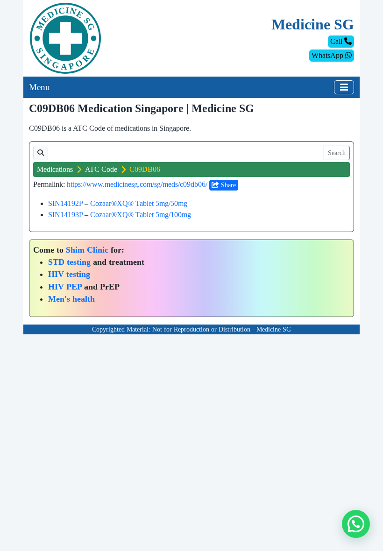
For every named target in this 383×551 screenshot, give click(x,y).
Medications (55, 169)
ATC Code (101, 169)
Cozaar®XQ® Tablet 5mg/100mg (140, 215)
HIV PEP (65, 286)
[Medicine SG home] (65, 38)
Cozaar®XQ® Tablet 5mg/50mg (138, 203)
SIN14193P (65, 215)
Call (337, 41)
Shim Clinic (87, 249)
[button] (356, 524)
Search (337, 152)
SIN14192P (65, 203)
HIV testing (69, 274)
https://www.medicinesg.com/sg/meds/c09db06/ (137, 184)
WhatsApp (328, 55)
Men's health (71, 299)
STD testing (69, 262)
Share (227, 185)
